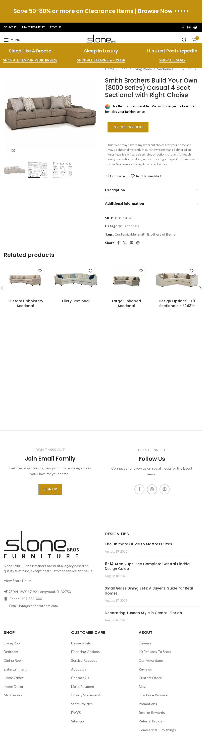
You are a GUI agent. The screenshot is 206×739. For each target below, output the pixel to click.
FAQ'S (76, 712)
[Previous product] (183, 69)
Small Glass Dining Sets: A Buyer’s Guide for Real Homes (149, 591)
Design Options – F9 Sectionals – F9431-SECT (177, 306)
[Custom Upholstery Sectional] (25, 280)
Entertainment (15, 669)
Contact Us (80, 678)
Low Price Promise (153, 695)
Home (109, 69)
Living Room (142, 69)
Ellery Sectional (76, 301)
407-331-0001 (32, 599)
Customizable (125, 234)
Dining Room (14, 660)
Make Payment (82, 686)
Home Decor (13, 686)
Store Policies (82, 704)
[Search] (184, 40)
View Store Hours (18, 580)
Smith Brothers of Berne (156, 234)
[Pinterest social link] (195, 27)
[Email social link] (131, 243)
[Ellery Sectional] (75, 280)
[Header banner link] (101, 11)
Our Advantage (151, 660)
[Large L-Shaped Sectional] (126, 280)
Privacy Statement (85, 695)
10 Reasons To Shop (155, 651)
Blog (142, 686)
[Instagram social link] (189, 27)
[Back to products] (189, 69)
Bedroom (11, 651)
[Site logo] (101, 39)
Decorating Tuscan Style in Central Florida (143, 612)
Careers (145, 643)
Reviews (145, 669)
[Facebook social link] (183, 27)
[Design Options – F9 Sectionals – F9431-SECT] (177, 280)
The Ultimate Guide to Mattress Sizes (138, 544)
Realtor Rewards (152, 712)
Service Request (84, 660)
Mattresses (13, 695)
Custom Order (150, 678)
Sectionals (165, 69)
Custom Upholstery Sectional (25, 304)
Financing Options (85, 651)
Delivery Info (81, 643)
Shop (124, 69)
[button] (9, 113)
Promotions (148, 704)
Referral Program (152, 721)
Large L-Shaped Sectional (126, 304)
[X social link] (125, 243)
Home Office (14, 678)
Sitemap (77, 721)
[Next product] (195, 69)
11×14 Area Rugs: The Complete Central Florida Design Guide (147, 566)
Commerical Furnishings (157, 730)
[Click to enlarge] (13, 150)
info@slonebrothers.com (38, 606)
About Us (78, 669)
